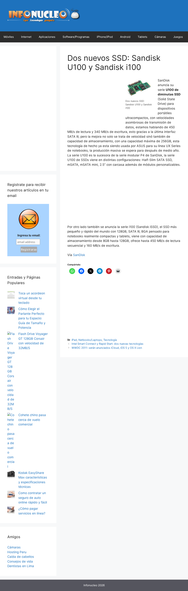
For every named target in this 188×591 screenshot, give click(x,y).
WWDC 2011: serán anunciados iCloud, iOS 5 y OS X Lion (107, 347)
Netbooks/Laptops (90, 339)
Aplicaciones (47, 37)
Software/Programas (76, 37)
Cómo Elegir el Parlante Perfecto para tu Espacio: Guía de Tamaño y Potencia (31, 318)
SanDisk (79, 255)
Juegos (178, 37)
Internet (26, 37)
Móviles (9, 37)
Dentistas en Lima (20, 566)
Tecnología (110, 339)
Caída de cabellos (20, 557)
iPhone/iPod (105, 37)
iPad (74, 339)
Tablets (142, 37)
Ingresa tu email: (28, 235)
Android (125, 37)
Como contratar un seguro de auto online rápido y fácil (32, 497)
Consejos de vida (20, 561)
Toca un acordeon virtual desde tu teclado (31, 297)
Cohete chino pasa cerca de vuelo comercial (32, 419)
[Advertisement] (94, 103)
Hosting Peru (16, 552)
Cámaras (160, 37)
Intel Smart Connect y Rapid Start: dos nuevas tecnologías (107, 343)
